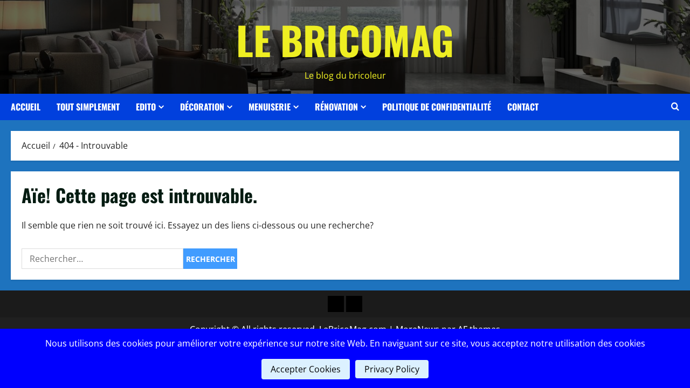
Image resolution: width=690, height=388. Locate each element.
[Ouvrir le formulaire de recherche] (675, 106)
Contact (523, 106)
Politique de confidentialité (436, 106)
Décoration (202, 106)
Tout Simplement (88, 106)
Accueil (25, 106)
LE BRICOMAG (345, 39)
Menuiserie (270, 106)
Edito (146, 106)
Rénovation (336, 106)
